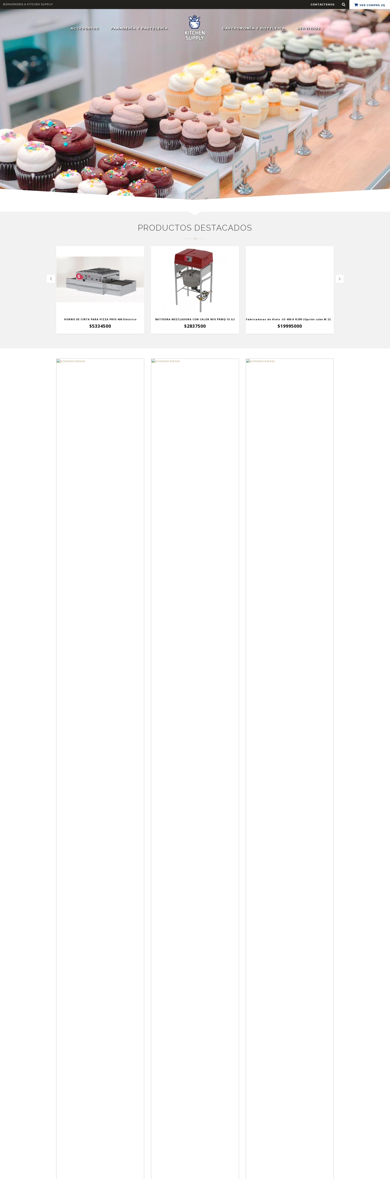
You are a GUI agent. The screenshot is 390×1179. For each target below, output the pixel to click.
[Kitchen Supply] (195, 27)
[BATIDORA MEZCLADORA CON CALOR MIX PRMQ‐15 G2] (195, 280)
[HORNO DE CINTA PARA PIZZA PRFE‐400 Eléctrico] (100, 280)
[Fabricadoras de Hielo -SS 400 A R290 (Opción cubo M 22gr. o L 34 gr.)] (290, 280)
